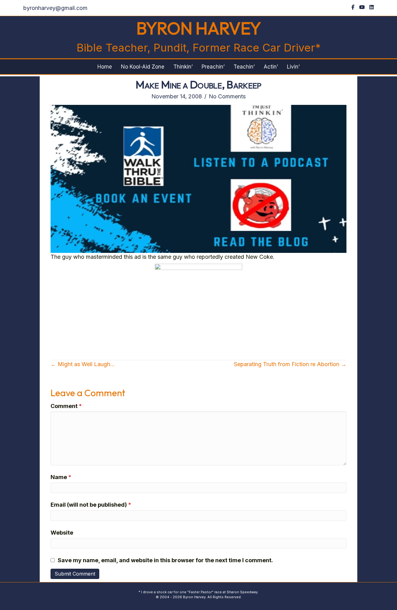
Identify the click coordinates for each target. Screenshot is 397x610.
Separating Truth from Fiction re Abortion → (290, 364)
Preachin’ (213, 67)
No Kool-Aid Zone (142, 67)
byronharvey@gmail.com (55, 8)
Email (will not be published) (91, 504)
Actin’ (271, 67)
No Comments (227, 96)
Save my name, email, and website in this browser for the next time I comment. (165, 560)
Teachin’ (244, 67)
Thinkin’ (183, 67)
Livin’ (293, 67)
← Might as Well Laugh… (83, 364)
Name (61, 477)
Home (104, 67)
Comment (66, 406)
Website (62, 532)
